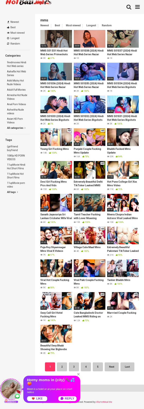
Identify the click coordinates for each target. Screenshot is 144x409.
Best (13, 27)
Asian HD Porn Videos (15, 120)
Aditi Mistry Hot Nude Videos (15, 82)
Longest (14, 38)
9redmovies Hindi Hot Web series (16, 64)
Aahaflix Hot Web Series (16, 73)
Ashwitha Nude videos (15, 111)
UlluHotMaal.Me (104, 402)
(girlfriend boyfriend (12, 148)
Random (15, 43)
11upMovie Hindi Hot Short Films (16, 166)
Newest (14, 22)
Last (127, 366)
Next (111, 366)
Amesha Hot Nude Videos (17, 97)
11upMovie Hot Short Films (15, 175)
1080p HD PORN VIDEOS (16, 157)
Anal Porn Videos (16, 104)
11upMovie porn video (16, 185)
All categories (15, 128)
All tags (11, 192)
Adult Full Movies (16, 89)
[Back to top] (132, 398)
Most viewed (17, 32)
